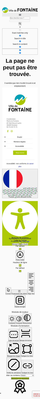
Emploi (19, 137)
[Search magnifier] (20, 23)
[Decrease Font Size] (20, 249)
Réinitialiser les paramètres (20, 378)
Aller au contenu (13, 375)
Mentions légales (20, 142)
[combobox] (20, 183)
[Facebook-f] (8, 131)
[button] (20, 15)
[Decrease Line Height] (20, 271)
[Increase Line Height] (20, 265)
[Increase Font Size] (20, 243)
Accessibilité (19, 146)
